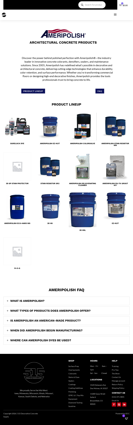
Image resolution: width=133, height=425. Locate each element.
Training (115, 366)
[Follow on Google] (119, 404)
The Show (116, 373)
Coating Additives (75, 388)
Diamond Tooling (75, 403)
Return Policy (117, 384)
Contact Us (116, 377)
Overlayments (74, 370)
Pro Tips (115, 370)
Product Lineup (33, 91)
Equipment (72, 399)
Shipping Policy (118, 388)
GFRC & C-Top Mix (76, 395)
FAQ (100, 91)
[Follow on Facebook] (114, 404)
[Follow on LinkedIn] (124, 404)
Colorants (72, 373)
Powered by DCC (123, 413)
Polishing (72, 392)
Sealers (71, 381)
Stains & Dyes (73, 377)
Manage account (118, 381)
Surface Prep (73, 366)
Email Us (115, 400)
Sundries (71, 406)
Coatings (72, 384)
